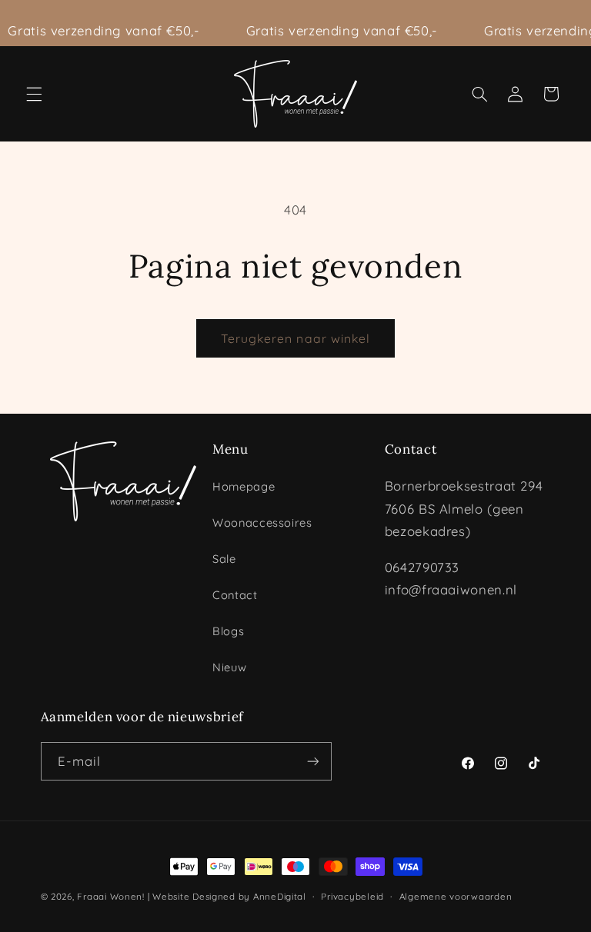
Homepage (243, 486)
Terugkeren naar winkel (295, 338)
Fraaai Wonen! (111, 896)
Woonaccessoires (262, 522)
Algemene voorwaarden (456, 896)
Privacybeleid (352, 896)
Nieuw (229, 667)
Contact (234, 594)
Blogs (228, 631)
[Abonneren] (312, 761)
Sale (224, 558)
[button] (34, 94)
